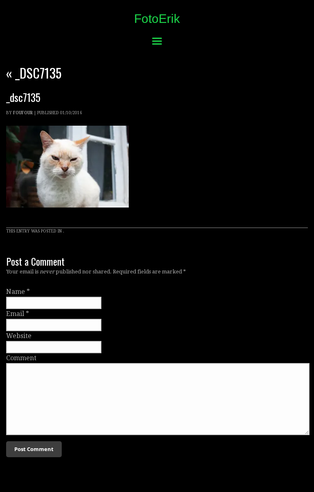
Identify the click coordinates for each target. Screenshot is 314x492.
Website (18, 336)
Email (15, 314)
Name (15, 292)
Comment (21, 358)
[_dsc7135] (67, 215)
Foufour (23, 113)
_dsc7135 (33, 72)
